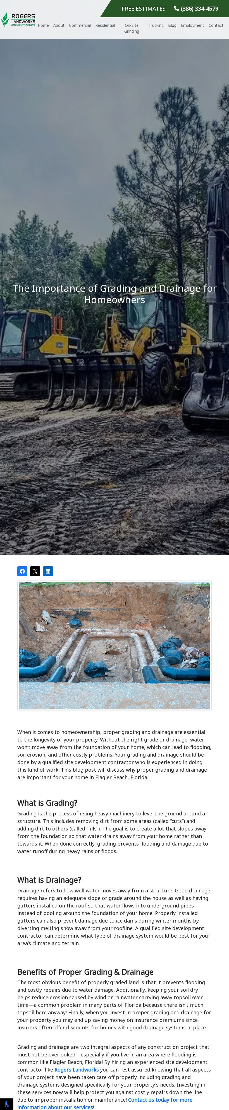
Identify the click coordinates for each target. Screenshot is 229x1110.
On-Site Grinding (131, 28)
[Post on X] (35, 571)
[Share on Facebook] (22, 571)
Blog (172, 25)
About (59, 25)
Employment (192, 25)
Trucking (156, 25)
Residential (105, 25)
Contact (216, 25)
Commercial (80, 25)
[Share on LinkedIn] (48, 571)
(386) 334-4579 (199, 8)
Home (43, 25)
